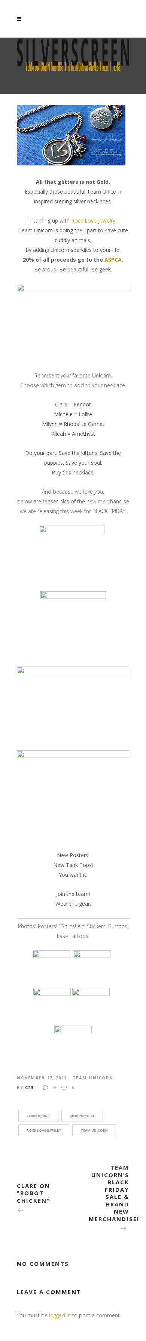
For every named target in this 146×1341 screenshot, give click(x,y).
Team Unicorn (93, 1077)
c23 (29, 1087)
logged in (60, 1315)
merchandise (82, 1115)
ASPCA (113, 259)
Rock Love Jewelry (93, 220)
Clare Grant (38, 1115)
